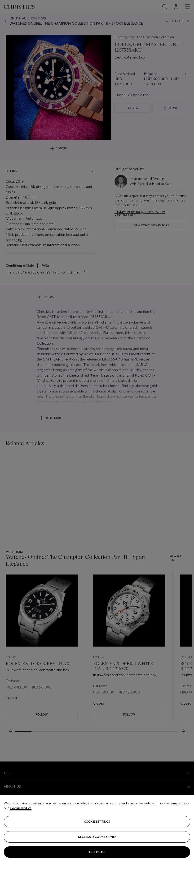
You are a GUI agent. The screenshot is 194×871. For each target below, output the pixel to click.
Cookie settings (97, 821)
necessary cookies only (97, 837)
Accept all (96, 852)
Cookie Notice (20, 808)
